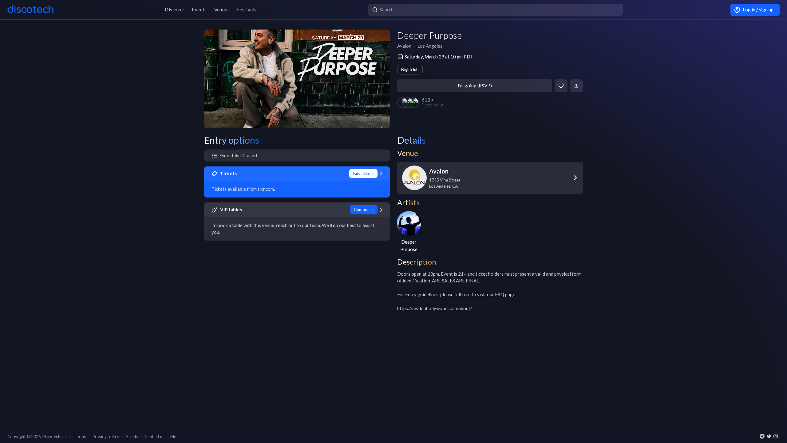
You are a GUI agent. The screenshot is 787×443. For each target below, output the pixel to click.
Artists (131, 436)
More (175, 436)
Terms (80, 436)
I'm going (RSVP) (475, 85)
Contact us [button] (154, 436)
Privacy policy (106, 436)
